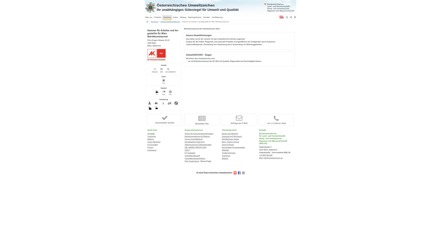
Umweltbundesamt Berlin (195, 158)
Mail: (261, 158)
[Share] (291, 17)
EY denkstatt (190, 153)
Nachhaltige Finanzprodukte (233, 147)
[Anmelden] (295, 17)
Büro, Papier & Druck (230, 142)
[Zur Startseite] (147, 22)
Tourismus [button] (167, 17)
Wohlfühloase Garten (230, 139)
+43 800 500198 (265, 155)
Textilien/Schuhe (228, 153)
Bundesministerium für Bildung (197, 136)
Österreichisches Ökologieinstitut (198, 145)
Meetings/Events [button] (194, 17)
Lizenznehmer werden (164, 122)
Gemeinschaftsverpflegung (170, 22)
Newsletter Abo (202, 123)
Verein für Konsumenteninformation (199, 134)
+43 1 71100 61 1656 (276, 123)
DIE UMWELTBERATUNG (195, 147)
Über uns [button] (148, 17)
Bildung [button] (183, 17)
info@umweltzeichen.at (273, 158)
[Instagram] (243, 173)
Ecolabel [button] (206, 17)
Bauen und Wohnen (230, 134)
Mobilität (225, 150)
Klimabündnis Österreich (195, 142)
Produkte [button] (157, 17)
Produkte (151, 134)
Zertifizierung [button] (217, 17)
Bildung (150, 139)
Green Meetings (153, 142)
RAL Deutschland (192, 161)
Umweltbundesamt (192, 156)
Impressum (151, 150)
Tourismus (154, 22)
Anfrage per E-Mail (239, 123)
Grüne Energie (228, 145)
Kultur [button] (175, 17)
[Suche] (287, 17)
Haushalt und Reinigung (232, 136)
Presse (150, 147)
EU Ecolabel (152, 145)
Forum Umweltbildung (194, 139)
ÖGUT (187, 150)
